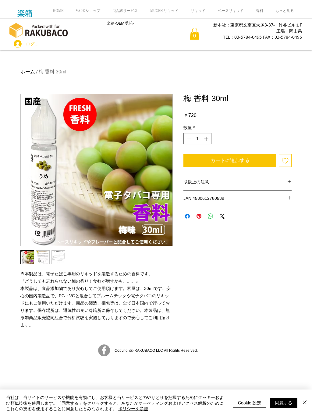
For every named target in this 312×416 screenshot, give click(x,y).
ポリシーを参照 (133, 408)
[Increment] (207, 138)
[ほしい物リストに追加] (285, 160)
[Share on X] (222, 216)
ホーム (27, 71)
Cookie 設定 (249, 403)
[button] (195, 34)
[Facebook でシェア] (187, 216)
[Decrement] (188, 138)
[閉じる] (304, 402)
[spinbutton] (197, 138)
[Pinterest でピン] (199, 216)
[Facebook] (104, 350)
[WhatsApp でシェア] (210, 216)
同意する (283, 403)
